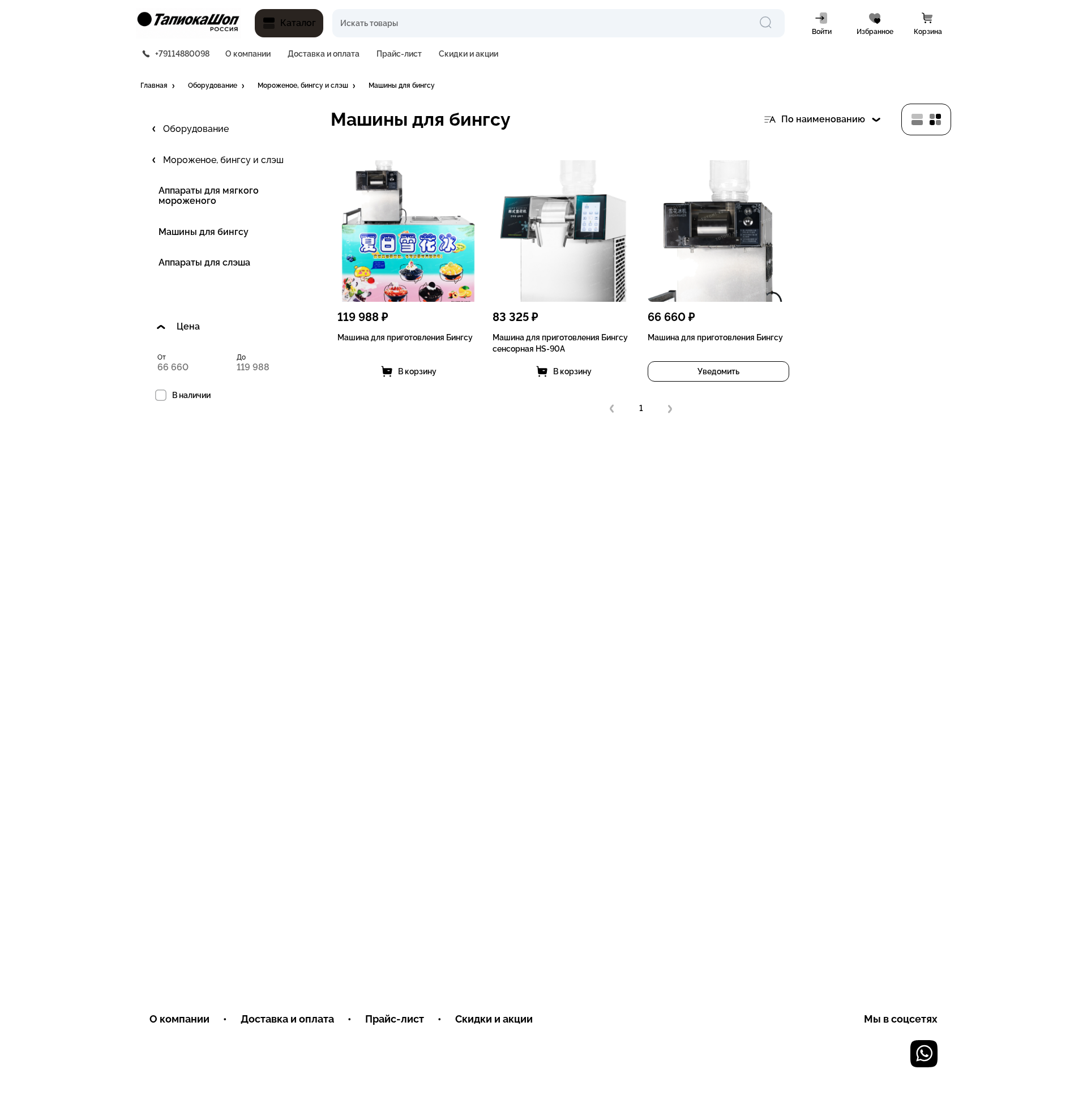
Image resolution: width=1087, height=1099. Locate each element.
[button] (158, 86)
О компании (248, 53)
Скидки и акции (468, 53)
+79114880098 (182, 53)
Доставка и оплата (324, 53)
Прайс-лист (399, 53)
